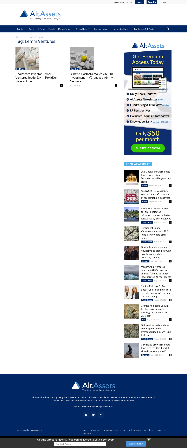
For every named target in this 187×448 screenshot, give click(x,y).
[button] (168, 28)
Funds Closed (147, 222)
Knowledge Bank (120, 29)
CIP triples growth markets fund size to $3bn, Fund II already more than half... (155, 348)
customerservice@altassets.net (99, 406)
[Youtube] (101, 415)
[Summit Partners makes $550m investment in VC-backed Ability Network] (93, 58)
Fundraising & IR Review (144, 29)
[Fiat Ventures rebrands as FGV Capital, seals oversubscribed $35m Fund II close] (131, 331)
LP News (41, 29)
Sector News (81, 29)
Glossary (87, 433)
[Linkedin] (86, 415)
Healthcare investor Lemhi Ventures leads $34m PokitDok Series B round (36, 77)
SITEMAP (163, 2)
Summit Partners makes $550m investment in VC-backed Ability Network (91, 77)
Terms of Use (107, 430)
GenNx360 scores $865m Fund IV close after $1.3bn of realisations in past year (155, 194)
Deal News (20, 69)
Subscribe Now (136, 444)
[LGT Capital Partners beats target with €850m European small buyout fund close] (131, 177)
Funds (20, 29)
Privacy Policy (121, 430)
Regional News (100, 29)
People (52, 29)
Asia (143, 319)
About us (95, 430)
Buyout (144, 185)
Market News (64, 29)
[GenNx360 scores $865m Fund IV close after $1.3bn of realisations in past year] (131, 196)
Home (18, 37)
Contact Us (160, 430)
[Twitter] (93, 415)
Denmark (145, 261)
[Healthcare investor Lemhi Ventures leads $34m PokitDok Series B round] (39, 58)
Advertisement (135, 430)
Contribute (148, 430)
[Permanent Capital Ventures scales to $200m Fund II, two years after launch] (131, 233)
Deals (31, 29)
